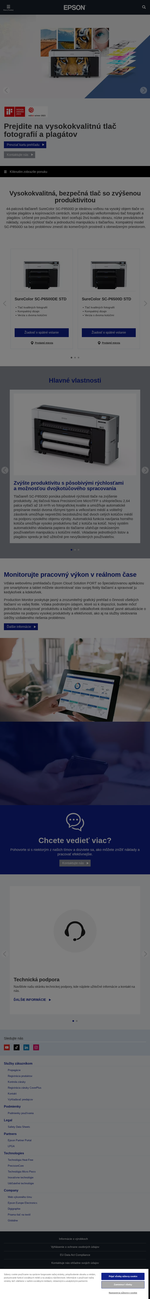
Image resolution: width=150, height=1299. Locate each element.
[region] (74, 1283)
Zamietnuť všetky (123, 1284)
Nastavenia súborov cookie (123, 1293)
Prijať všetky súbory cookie (123, 1276)
